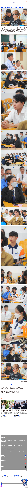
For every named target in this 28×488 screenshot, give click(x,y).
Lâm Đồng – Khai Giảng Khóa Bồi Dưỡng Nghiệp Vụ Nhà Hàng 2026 (6, 411)
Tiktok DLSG (3, 467)
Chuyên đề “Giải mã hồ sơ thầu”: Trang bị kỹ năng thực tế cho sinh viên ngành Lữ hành (20, 411)
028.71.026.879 (19, 472)
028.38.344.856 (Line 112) (8, 472)
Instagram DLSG (3, 460)
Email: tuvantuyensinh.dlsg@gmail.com (6, 446)
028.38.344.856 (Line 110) (8, 476)
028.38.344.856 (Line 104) (20, 476)
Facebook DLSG (3, 456)
